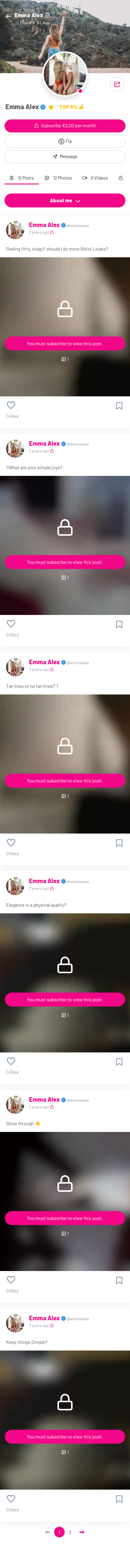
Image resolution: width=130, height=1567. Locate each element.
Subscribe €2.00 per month (68, 125)
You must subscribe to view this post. (65, 343)
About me (61, 200)
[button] (117, 84)
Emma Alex (45, 224)
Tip (68, 141)
